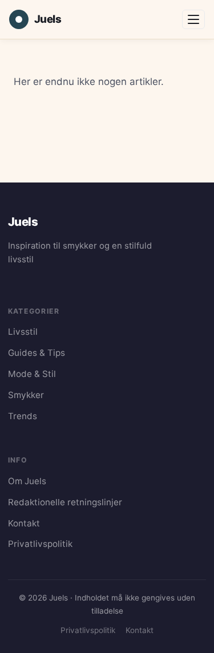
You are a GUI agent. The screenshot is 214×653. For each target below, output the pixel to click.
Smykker (26, 395)
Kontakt (24, 523)
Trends (22, 416)
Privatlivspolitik (40, 543)
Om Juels (27, 481)
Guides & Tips (36, 352)
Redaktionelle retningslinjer (65, 502)
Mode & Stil (32, 373)
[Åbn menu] (193, 19)
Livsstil (23, 331)
